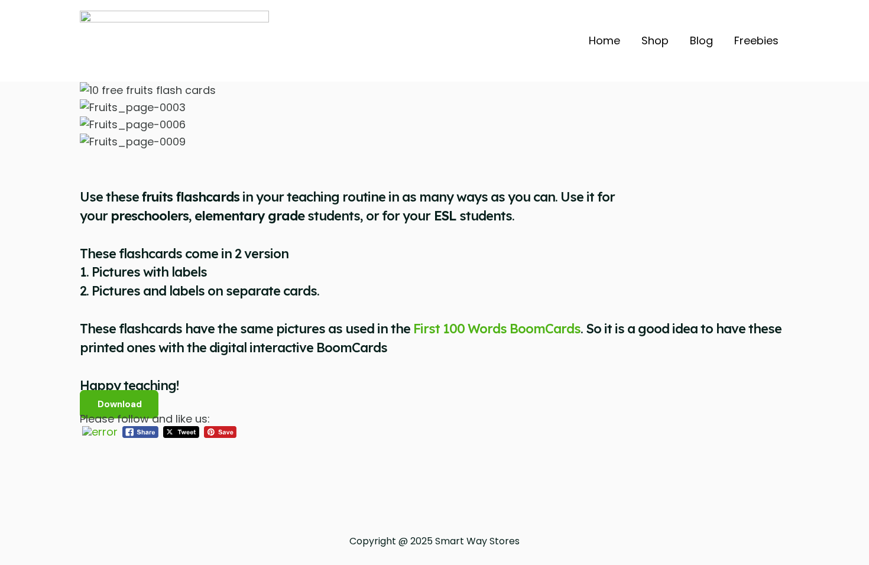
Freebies (756, 40)
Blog (701, 40)
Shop (655, 40)
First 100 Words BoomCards (497, 328)
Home (604, 40)
